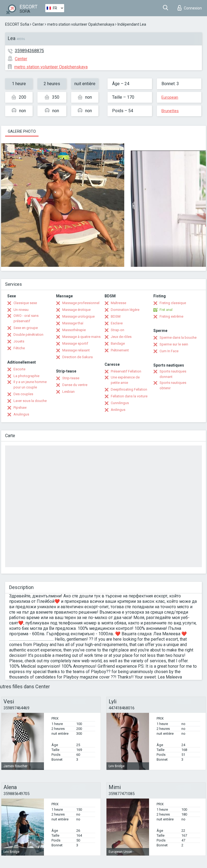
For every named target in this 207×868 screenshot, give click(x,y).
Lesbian (68, 392)
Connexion (193, 8)
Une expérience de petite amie (125, 380)
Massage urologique (78, 316)
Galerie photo (22, 131)
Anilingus (118, 410)
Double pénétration (28, 334)
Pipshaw (20, 407)
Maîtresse (118, 303)
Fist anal (166, 310)
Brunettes (170, 110)
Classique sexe (25, 303)
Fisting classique (173, 303)
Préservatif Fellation (126, 371)
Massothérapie (74, 330)
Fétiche (19, 348)
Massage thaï (72, 323)
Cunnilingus (120, 403)
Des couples (23, 394)
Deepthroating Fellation (129, 389)
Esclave (117, 323)
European (169, 97)
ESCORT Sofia (17, 24)
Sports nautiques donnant (173, 374)
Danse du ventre (74, 385)
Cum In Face (169, 351)
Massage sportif (75, 343)
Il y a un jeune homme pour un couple (30, 384)
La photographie (26, 376)
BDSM (115, 316)
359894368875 (29, 50)
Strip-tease (70, 378)
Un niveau (21, 310)
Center (38, 24)
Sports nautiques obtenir (173, 385)
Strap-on (117, 330)
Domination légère (125, 310)
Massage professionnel (80, 303)
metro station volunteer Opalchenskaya (80, 24)
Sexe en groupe (25, 328)
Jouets (18, 341)
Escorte (19, 369)
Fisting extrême (171, 316)
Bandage (118, 343)
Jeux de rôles (121, 337)
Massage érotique (76, 310)
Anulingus (21, 414)
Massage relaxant (76, 350)
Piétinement (120, 350)
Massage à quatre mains (81, 337)
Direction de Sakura (77, 357)
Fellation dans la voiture (129, 396)
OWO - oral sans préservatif (26, 318)
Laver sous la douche (30, 401)
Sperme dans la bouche (178, 337)
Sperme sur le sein (174, 344)
